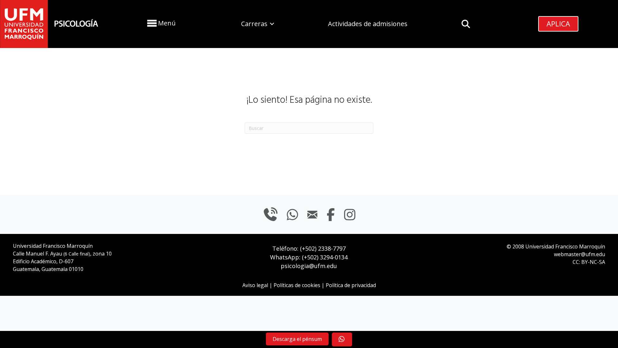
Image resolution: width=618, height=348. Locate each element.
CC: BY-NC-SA (589, 262)
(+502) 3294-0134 (325, 257)
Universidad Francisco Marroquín (53, 245)
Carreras (254, 23)
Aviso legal (255, 285)
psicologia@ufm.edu (309, 266)
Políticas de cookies (297, 285)
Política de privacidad (351, 285)
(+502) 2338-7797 (323, 248)
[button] (160, 23)
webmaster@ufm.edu (579, 254)
